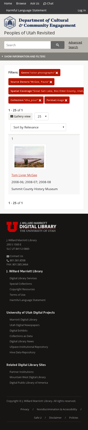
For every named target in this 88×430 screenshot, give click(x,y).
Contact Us (16, 256)
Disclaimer (55, 417)
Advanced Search (75, 44)
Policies (73, 417)
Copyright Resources (22, 289)
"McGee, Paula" (30, 81)
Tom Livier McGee (24, 175)
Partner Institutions (22, 372)
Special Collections (21, 284)
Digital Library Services (23, 278)
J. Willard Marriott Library (22, 240)
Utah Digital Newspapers (24, 325)
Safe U (38, 417)
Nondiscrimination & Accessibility (57, 409)
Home (8, 3)
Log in (82, 10)
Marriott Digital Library (23, 319)
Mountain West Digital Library (28, 377)
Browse (21, 3)
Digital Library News (22, 341)
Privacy (24, 409)
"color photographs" (38, 72)
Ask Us (34, 3)
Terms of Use (17, 295)
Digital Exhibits (18, 330)
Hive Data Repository (22, 352)
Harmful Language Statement (26, 10)
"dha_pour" (25, 100)
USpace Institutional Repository (29, 347)
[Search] (57, 45)
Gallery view (21, 116)
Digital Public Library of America (29, 382)
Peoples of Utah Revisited (29, 33)
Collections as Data (21, 336)
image (56, 100)
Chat (49, 3)
